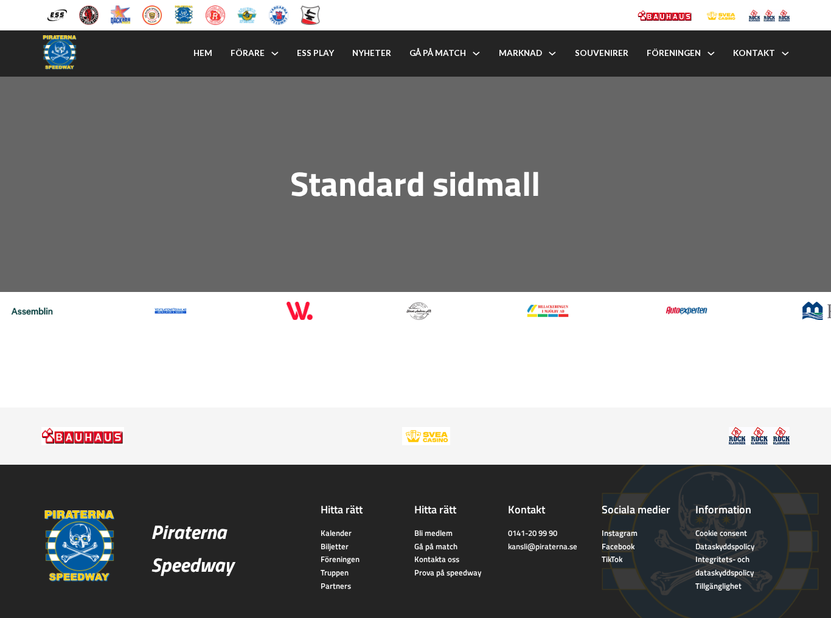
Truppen (335, 572)
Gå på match (435, 546)
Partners (336, 586)
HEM (202, 53)
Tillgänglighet (718, 586)
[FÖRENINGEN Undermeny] (711, 53)
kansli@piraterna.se (542, 546)
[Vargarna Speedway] (278, 14)
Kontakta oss (436, 559)
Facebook (618, 546)
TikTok (612, 559)
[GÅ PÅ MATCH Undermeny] (476, 53)
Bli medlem (433, 533)
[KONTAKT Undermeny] (785, 53)
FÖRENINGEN (674, 53)
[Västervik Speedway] (247, 14)
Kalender (336, 533)
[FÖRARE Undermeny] (275, 53)
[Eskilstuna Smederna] (310, 14)
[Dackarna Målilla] (120, 14)
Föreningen (340, 559)
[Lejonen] (152, 14)
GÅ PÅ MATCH (437, 53)
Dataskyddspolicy (724, 546)
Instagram (620, 533)
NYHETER (371, 53)
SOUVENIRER (601, 53)
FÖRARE (248, 53)
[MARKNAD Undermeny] (552, 53)
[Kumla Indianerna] (89, 14)
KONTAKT (754, 53)
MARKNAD (520, 53)
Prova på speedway (447, 572)
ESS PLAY (315, 53)
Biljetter (335, 546)
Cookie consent (721, 533)
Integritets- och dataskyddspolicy (724, 565)
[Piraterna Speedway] (183, 14)
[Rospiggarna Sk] (215, 14)
